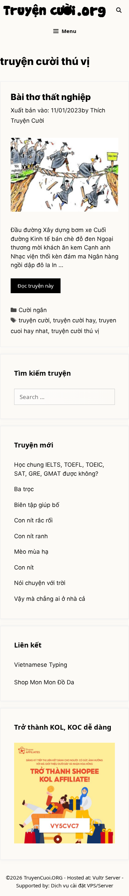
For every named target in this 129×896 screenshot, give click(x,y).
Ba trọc (24, 489)
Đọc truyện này (39, 287)
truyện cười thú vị (75, 331)
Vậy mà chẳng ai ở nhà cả (49, 598)
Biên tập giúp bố (36, 504)
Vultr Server (106, 877)
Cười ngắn (33, 310)
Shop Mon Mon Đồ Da (44, 682)
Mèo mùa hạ (31, 551)
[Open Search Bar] (119, 10)
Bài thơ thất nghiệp (51, 97)
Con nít (24, 567)
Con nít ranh (31, 536)
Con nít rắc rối (33, 520)
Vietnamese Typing (40, 664)
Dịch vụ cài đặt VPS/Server (82, 885)
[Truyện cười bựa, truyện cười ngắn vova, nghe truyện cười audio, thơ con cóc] (54, 10)
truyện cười (34, 320)
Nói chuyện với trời (39, 582)
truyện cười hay (74, 320)
